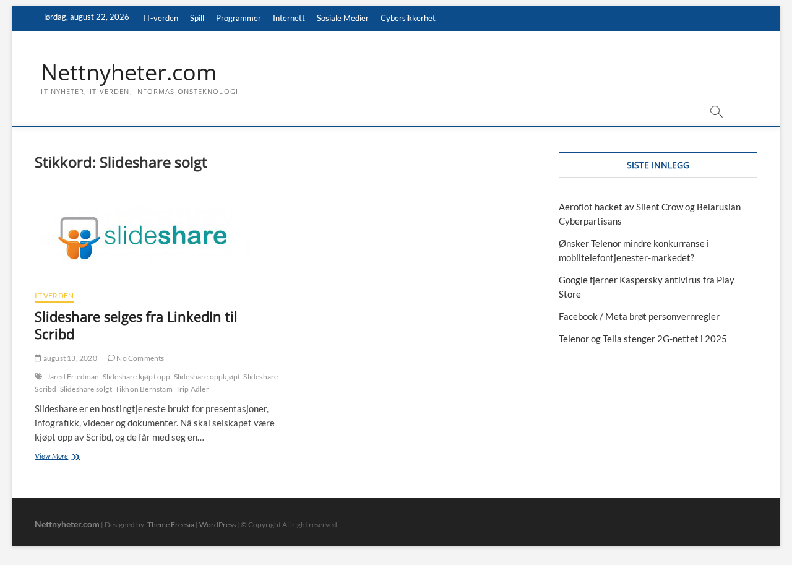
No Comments (139, 358)
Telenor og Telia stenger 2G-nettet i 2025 (643, 338)
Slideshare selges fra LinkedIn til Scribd (136, 325)
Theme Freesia (170, 524)
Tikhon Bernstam (144, 389)
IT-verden (161, 18)
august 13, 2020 (69, 358)
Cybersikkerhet (408, 18)
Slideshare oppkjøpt (207, 376)
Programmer (238, 18)
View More (67, 457)
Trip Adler (192, 389)
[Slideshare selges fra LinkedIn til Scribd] (156, 237)
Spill (197, 18)
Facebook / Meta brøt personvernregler (639, 316)
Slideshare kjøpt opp (137, 376)
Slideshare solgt (86, 389)
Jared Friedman (73, 376)
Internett (289, 18)
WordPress (217, 524)
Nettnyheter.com (129, 72)
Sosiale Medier (343, 18)
